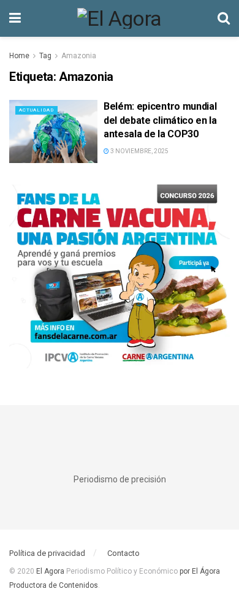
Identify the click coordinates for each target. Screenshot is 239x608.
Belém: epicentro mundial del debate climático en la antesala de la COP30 (160, 120)
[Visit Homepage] (119, 18)
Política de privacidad (47, 553)
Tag (45, 55)
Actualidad (36, 110)
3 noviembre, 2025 (139, 151)
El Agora (51, 571)
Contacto (123, 553)
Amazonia (78, 55)
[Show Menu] (15, 18)
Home (19, 55)
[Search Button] (224, 18)
